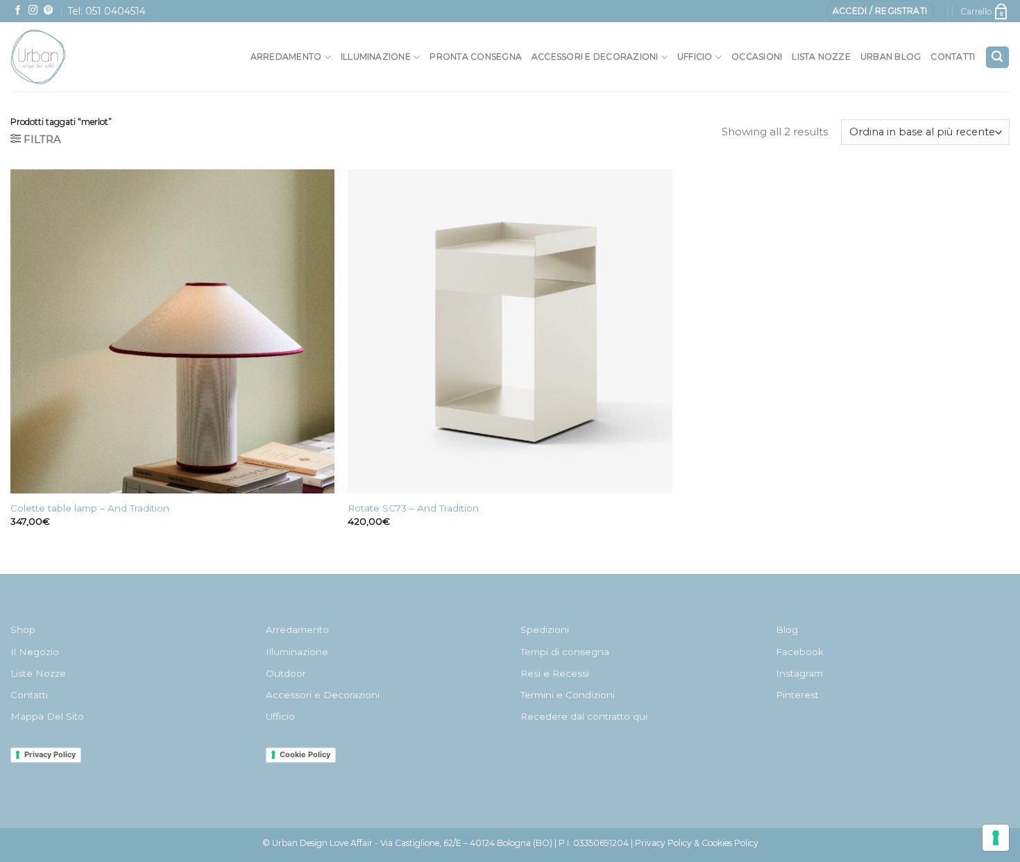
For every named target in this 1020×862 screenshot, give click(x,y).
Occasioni (756, 56)
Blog (787, 629)
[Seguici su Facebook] (18, 11)
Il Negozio (34, 651)
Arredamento (286, 56)
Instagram (799, 673)
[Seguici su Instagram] (33, 11)
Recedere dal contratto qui (583, 716)
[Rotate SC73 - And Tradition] (510, 331)
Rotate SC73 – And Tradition (413, 508)
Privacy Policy (50, 754)
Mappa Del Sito (47, 716)
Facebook (800, 651)
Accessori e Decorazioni (323, 694)
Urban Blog (890, 56)
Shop (22, 629)
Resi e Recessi (554, 673)
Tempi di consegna (564, 651)
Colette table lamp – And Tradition (89, 508)
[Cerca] (997, 57)
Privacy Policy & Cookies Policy (696, 843)
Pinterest (797, 694)
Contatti (952, 56)
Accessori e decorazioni (595, 56)
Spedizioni (544, 629)
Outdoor (286, 673)
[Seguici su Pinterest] (48, 11)
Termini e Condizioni (567, 694)
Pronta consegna (476, 56)
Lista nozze (821, 56)
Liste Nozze (38, 673)
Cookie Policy (305, 754)
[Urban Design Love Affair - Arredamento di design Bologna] (69, 57)
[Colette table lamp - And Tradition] (172, 331)
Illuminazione (376, 56)
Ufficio (695, 56)
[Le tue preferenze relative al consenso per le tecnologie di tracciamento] (996, 838)
